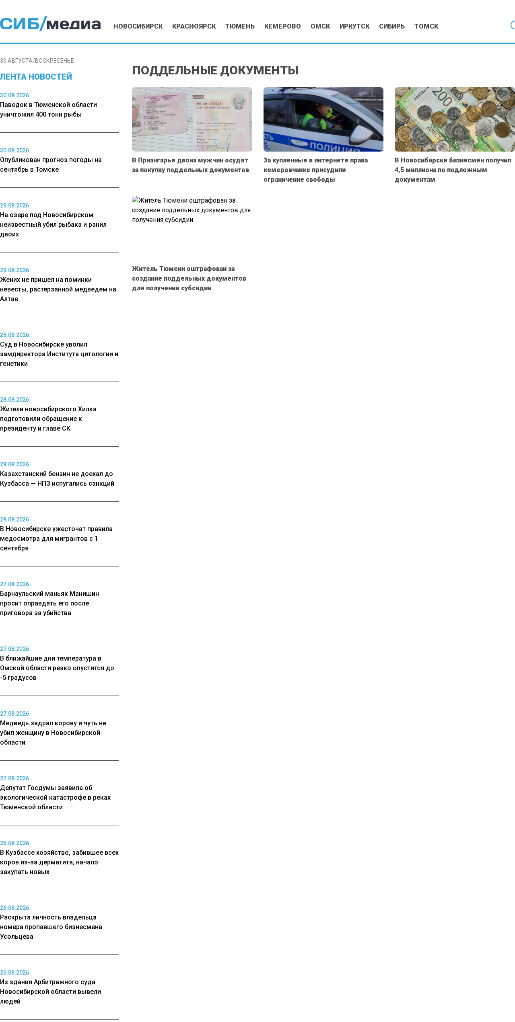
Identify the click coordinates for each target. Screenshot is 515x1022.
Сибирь (392, 26)
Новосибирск (138, 26)
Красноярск (194, 26)
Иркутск (354, 26)
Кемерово (282, 26)
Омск (320, 26)
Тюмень (240, 26)
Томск (426, 26)
